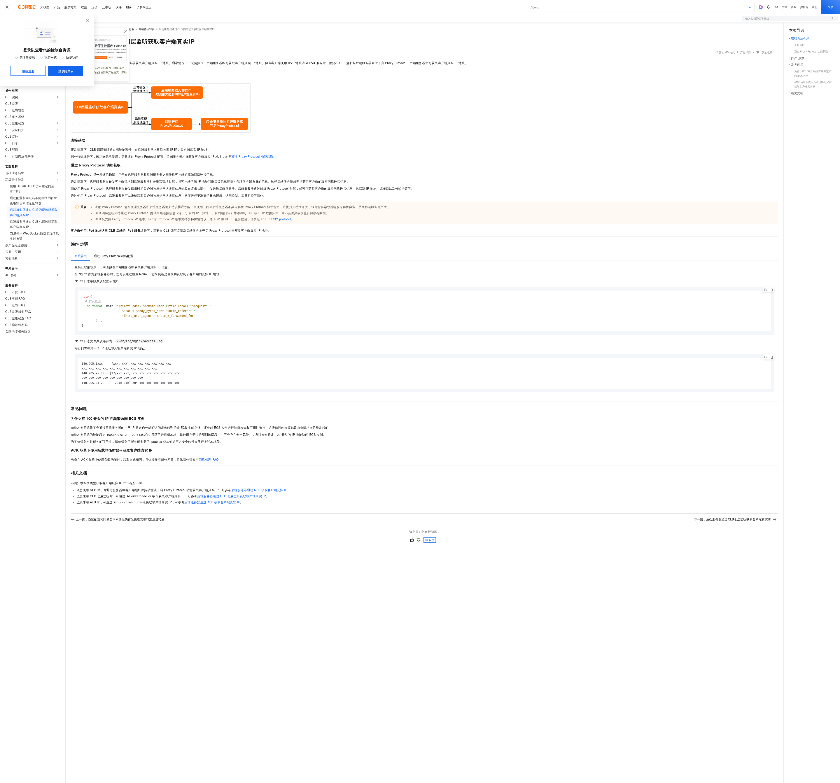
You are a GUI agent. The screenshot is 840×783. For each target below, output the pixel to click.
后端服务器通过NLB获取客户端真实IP (259, 490)
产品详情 (745, 52)
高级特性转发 (146, 29)
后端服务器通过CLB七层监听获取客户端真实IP (231, 496)
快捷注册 (28, 71)
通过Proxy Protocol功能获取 (252, 156)
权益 (84, 7)
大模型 (44, 7)
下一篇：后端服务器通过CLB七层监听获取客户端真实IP (732, 519)
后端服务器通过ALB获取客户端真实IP (212, 502)
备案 (793, 7)
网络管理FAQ (209, 459)
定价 (94, 7)
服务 (129, 7)
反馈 (431, 540)
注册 (814, 7)
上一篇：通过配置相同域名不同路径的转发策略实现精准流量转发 (120, 519)
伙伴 (119, 7)
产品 (57, 7)
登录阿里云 (66, 71)
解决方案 (70, 7)
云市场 (106, 7)
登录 (830, 7)
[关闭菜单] (7, 7)
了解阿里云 (144, 7)
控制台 (804, 7)
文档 (784, 7)
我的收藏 (767, 52)
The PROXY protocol (276, 219)
